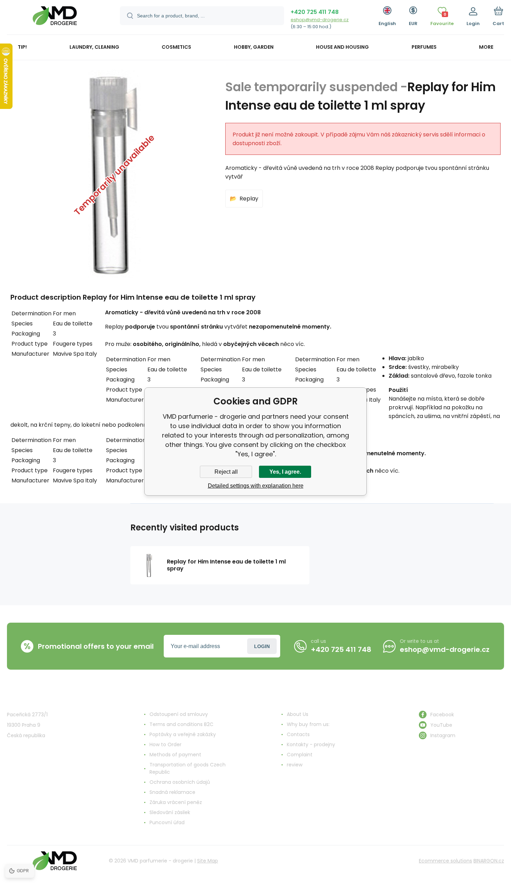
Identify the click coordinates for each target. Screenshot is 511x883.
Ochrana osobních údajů (179, 782)
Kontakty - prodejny (311, 744)
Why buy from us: (308, 724)
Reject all (226, 472)
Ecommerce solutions (445, 860)
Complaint (300, 754)
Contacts (298, 734)
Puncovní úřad (167, 822)
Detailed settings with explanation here (255, 486)
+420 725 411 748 (315, 12)
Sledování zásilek (169, 812)
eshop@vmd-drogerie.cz (320, 19)
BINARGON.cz (488, 860)
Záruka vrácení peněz (175, 802)
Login (262, 646)
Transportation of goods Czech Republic (187, 768)
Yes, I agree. (285, 472)
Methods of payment (175, 754)
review (294, 764)
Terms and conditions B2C (181, 724)
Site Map (207, 860)
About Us (297, 714)
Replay (249, 199)
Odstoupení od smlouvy (178, 714)
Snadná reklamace (172, 792)
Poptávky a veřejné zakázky (182, 734)
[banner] (55, 18)
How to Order (165, 744)
